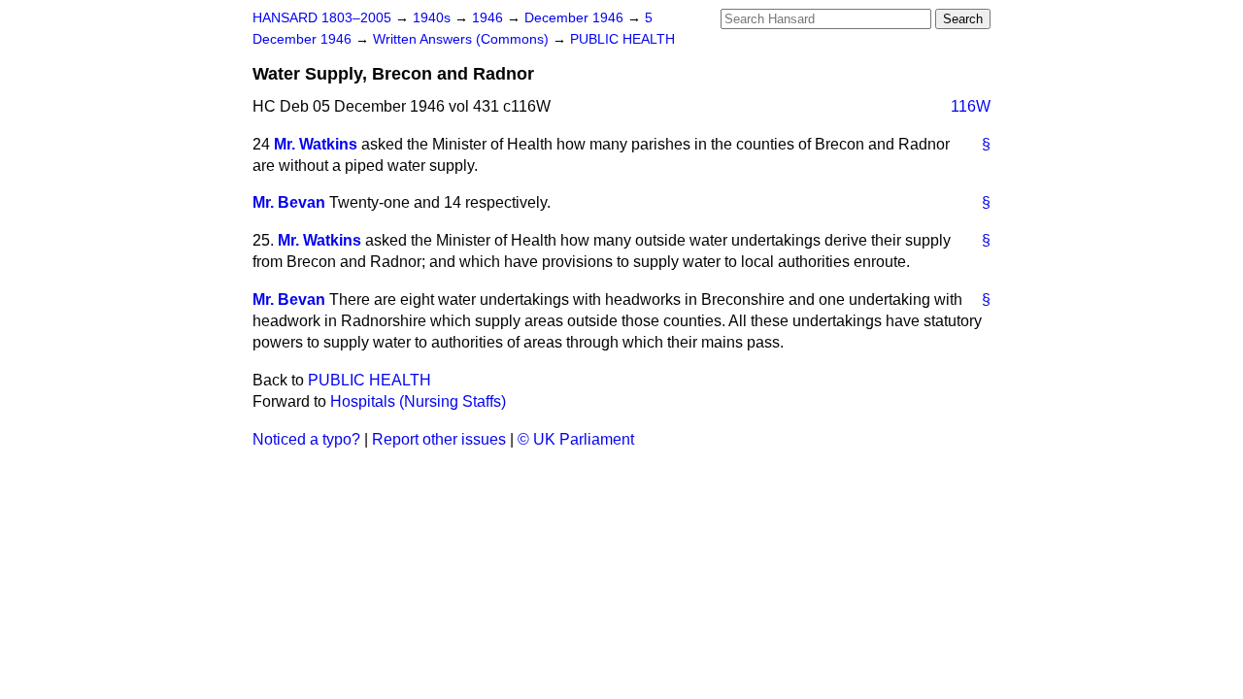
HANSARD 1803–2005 (321, 18)
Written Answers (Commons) (463, 39)
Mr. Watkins (315, 144)
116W (971, 106)
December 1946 (575, 18)
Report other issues (439, 439)
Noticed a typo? (306, 439)
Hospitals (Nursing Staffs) (418, 401)
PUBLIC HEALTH (622, 39)
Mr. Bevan (288, 202)
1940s (433, 18)
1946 (489, 18)
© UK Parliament (576, 439)
